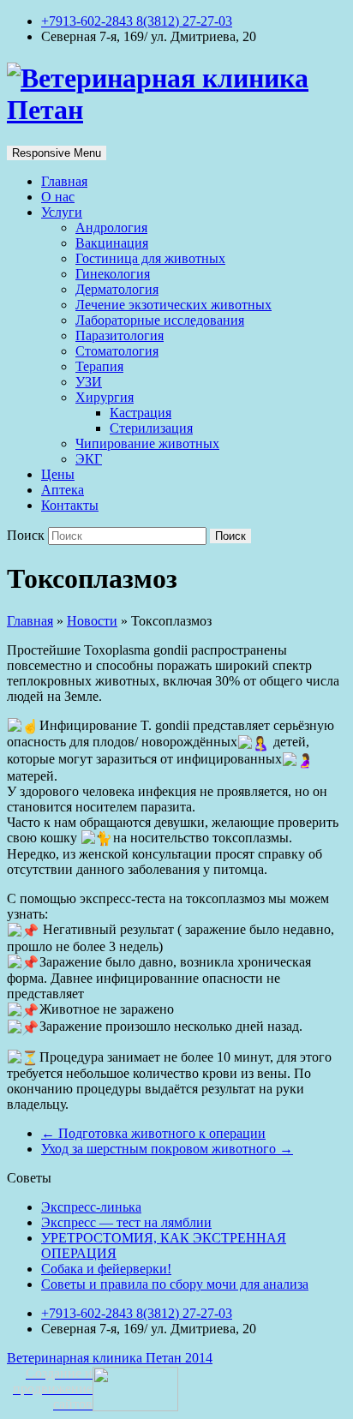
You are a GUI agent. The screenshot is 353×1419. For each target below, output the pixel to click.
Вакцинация (111, 243)
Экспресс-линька (91, 1207)
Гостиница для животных (150, 258)
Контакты (70, 505)
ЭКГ (88, 459)
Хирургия (104, 397)
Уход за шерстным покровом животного (167, 1148)
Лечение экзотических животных (173, 304)
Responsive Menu (56, 153)
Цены (58, 474)
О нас (58, 196)
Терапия (99, 366)
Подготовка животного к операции (153, 1133)
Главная (64, 181)
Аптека (62, 489)
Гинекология (112, 273)
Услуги (61, 212)
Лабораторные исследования (159, 320)
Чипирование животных (147, 443)
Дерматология (117, 289)
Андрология (111, 227)
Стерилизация (151, 428)
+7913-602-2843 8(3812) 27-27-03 (136, 21)
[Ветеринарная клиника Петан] (176, 109)
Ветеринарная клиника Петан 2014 (109, 1357)
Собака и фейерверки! (106, 1268)
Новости (92, 621)
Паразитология (119, 335)
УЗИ (88, 381)
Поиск (27, 535)
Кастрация (140, 412)
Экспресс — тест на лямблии (126, 1222)
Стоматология (117, 351)
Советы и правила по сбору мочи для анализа (174, 1284)
